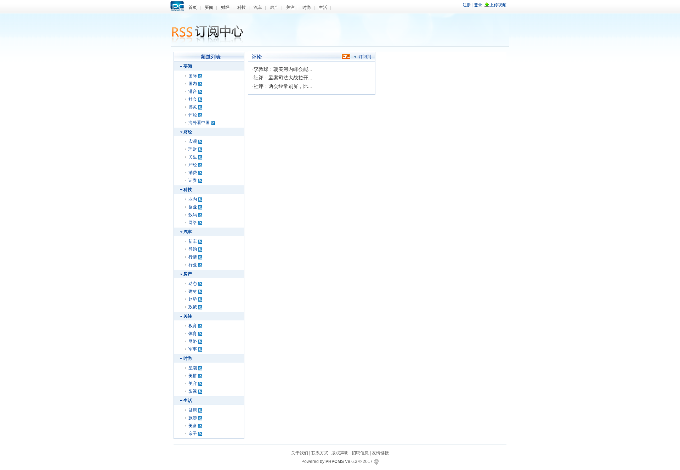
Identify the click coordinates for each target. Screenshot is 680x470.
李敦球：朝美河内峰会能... (283, 69)
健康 (192, 410)
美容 (192, 383)
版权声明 (340, 453)
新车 (192, 241)
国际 (192, 75)
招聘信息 (360, 453)
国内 (192, 83)
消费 (192, 172)
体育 (192, 333)
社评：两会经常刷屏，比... (283, 86)
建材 (192, 291)
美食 (192, 425)
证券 (192, 180)
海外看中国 (199, 122)
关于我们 (299, 453)
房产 (274, 7)
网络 (192, 222)
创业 (192, 207)
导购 (192, 249)
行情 (192, 256)
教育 (192, 325)
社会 (192, 99)
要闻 (209, 7)
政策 (192, 306)
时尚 (306, 7)
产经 (192, 164)
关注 (290, 7)
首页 (192, 7)
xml (346, 56)
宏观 (192, 141)
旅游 (192, 417)
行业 (192, 264)
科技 (241, 7)
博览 (192, 107)
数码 (192, 214)
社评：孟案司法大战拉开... (283, 77)
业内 (192, 199)
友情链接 (380, 453)
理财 (192, 149)
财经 (225, 7)
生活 (323, 7)
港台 (192, 91)
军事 (192, 349)
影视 (192, 391)
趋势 (192, 299)
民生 (192, 157)
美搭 (192, 375)
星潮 (192, 367)
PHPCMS (334, 461)
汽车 (258, 7)
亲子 (192, 433)
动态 (192, 283)
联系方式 (319, 453)
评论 (192, 114)
